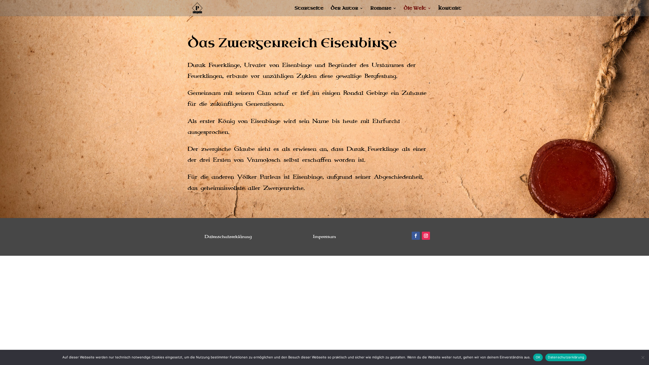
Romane (380, 8)
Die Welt (415, 8)
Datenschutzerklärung (566, 357)
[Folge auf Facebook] (416, 236)
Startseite (309, 8)
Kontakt (449, 8)
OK (538, 357)
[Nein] (642, 357)
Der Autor (344, 8)
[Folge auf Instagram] (426, 236)
